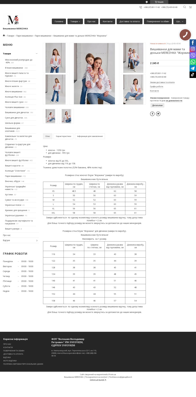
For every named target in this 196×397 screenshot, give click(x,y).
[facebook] (152, 114)
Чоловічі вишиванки (14, 107)
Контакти (107, 21)
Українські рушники (14, 215)
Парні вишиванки (24, 35)
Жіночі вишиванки (13, 91)
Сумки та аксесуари (14, 199)
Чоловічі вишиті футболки (12, 154)
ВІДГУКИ (7, 357)
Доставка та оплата (130, 21)
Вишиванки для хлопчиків (12, 129)
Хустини (9, 194)
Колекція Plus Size (13, 96)
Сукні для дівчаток (14, 117)
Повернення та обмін (158, 21)
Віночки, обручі (12, 181)
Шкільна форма (12, 123)
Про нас (91, 21)
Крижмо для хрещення (16, 210)
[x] (158, 114)
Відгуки (6, 240)
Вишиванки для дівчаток (17, 112)
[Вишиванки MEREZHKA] (13, 20)
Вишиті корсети (12, 165)
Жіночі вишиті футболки (16, 160)
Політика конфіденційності (120, 377)
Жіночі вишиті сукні (14, 102)
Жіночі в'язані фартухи (16, 81)
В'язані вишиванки (14, 67)
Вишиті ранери (12, 228)
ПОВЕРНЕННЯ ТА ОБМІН (13, 350)
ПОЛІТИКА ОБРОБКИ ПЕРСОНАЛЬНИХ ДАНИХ (23, 364)
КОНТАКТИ (8, 347)
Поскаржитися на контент (96, 377)
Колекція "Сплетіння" (15, 170)
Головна (59, 21)
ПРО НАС (7, 344)
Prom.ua (112, 374)
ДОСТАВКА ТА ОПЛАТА (13, 354)
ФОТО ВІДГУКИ (10, 360)
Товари (74, 21)
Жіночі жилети (12, 86)
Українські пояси (13, 205)
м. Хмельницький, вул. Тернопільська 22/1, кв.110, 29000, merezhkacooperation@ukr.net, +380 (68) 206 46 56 (74, 353)
